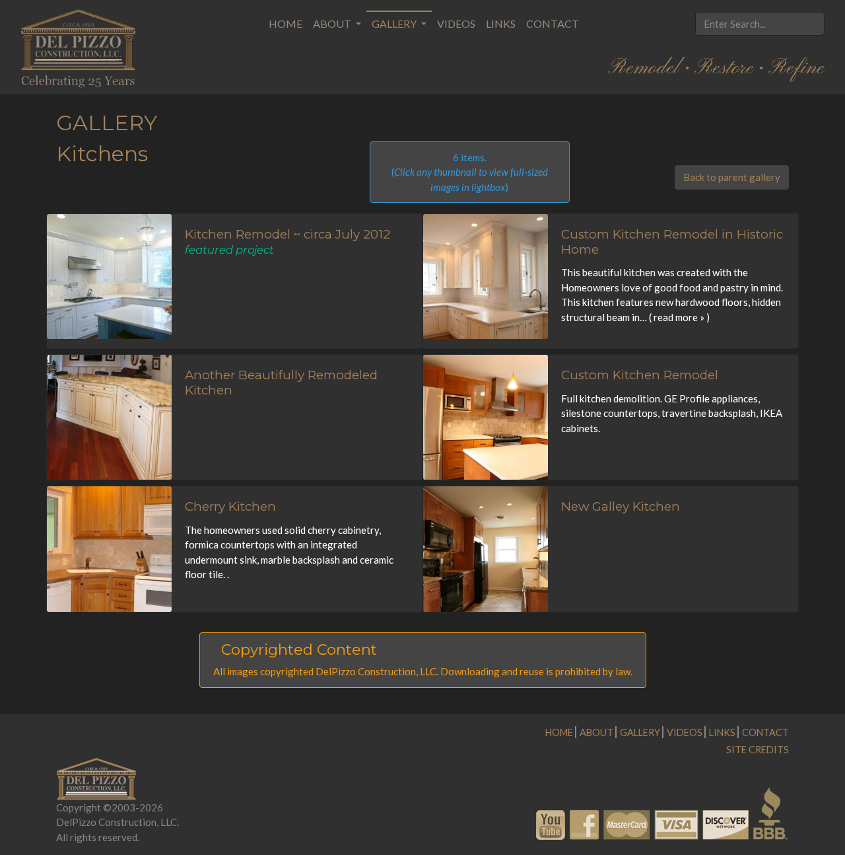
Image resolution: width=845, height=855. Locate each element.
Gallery (395, 23)
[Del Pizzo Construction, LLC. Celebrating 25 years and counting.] (78, 48)
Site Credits (757, 749)
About (333, 23)
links (722, 732)
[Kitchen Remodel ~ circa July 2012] (109, 275)
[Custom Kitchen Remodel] (485, 416)
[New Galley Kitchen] (485, 548)
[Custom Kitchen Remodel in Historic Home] (485, 275)
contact (765, 732)
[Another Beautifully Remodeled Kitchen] (109, 416)
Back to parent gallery (731, 177)
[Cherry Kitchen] (109, 548)
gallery (640, 732)
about (596, 732)
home (559, 732)
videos (684, 732)
